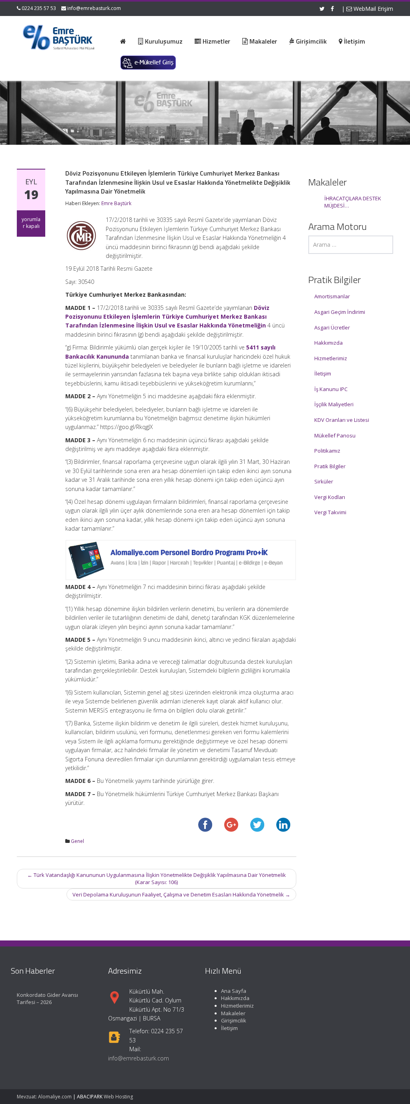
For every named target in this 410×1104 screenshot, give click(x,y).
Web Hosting (118, 1096)
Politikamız (327, 450)
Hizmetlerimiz (330, 358)
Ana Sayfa (233, 990)
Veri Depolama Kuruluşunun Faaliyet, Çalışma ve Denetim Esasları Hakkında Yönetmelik (181, 894)
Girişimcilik (233, 1020)
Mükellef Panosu (335, 435)
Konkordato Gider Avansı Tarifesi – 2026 (47, 998)
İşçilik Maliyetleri (334, 404)
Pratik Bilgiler (330, 466)
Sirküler (323, 481)
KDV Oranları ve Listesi (341, 419)
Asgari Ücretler (332, 327)
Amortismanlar (332, 296)
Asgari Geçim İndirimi (339, 311)
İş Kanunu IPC (331, 389)
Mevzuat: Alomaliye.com (44, 1096)
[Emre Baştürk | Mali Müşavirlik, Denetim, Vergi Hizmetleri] (59, 36)
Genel (77, 841)
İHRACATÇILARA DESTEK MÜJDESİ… (352, 202)
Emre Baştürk (116, 203)
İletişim (322, 373)
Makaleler (233, 1013)
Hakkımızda (328, 342)
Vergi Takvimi (330, 512)
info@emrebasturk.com (94, 8)
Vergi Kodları (329, 497)
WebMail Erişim (372, 8)
